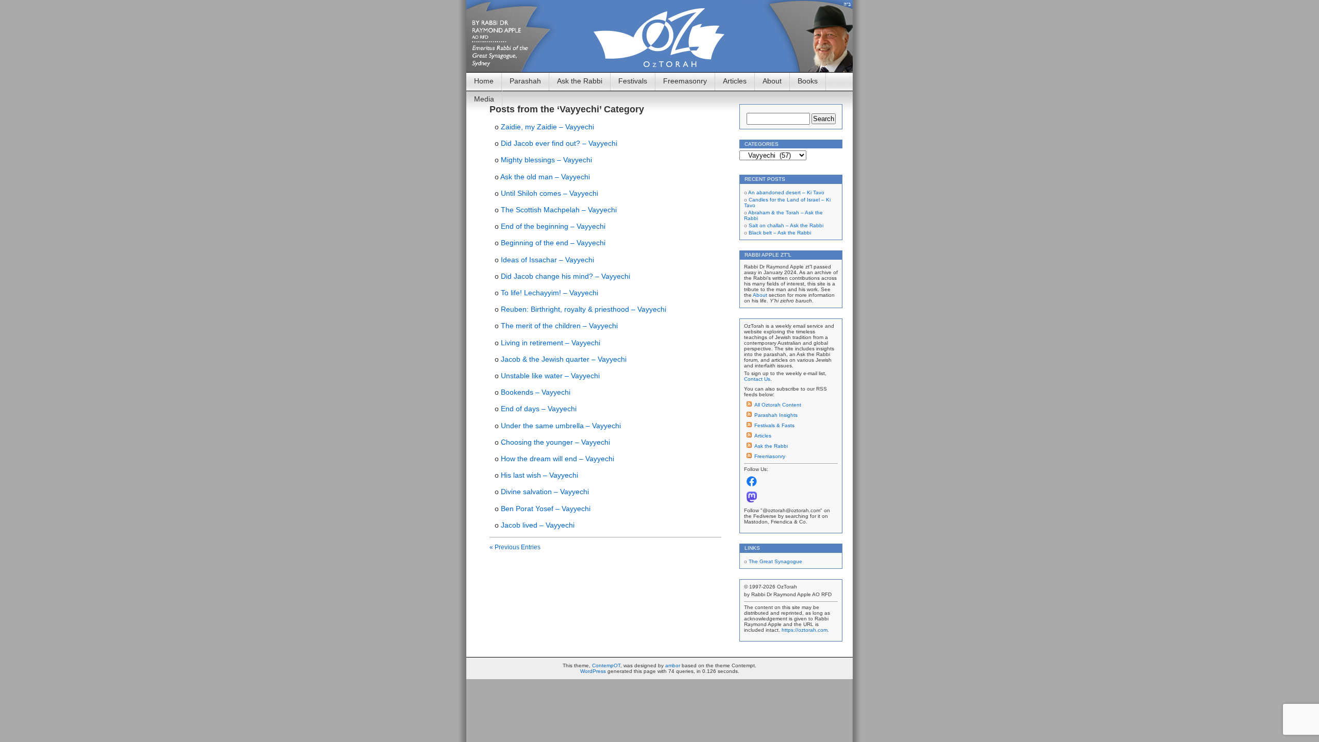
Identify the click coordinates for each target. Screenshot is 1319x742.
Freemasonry (685, 81)
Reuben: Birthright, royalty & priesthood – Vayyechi (583, 309)
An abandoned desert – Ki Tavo (786, 192)
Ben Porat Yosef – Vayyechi (545, 508)
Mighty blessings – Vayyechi (546, 160)
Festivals (632, 81)
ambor (672, 665)
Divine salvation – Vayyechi (545, 491)
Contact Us (757, 379)
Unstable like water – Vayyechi (550, 376)
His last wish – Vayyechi (539, 475)
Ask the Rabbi (579, 81)
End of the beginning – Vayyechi (553, 226)
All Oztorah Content (777, 405)
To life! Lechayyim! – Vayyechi (549, 293)
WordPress (593, 671)
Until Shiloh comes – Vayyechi (549, 193)
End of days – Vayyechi (539, 408)
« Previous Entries (514, 547)
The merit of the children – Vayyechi (559, 326)
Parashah (525, 81)
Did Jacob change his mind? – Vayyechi (565, 276)
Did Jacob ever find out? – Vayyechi (559, 143)
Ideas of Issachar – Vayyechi (547, 260)
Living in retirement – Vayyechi (550, 343)
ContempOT (606, 665)
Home (484, 81)
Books (808, 81)
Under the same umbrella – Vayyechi (561, 425)
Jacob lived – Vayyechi (537, 525)
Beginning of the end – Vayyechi (553, 243)
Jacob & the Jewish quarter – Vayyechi (564, 359)
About (772, 81)
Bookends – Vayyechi (535, 392)
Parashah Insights (776, 415)
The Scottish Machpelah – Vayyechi (559, 210)
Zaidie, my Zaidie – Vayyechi (547, 127)
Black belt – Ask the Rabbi (780, 232)
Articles (735, 81)
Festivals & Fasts (774, 425)
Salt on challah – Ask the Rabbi (786, 225)
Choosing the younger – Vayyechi (555, 442)
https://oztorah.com (804, 630)
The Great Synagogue (775, 561)
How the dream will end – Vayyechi (557, 458)
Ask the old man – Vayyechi (545, 177)
